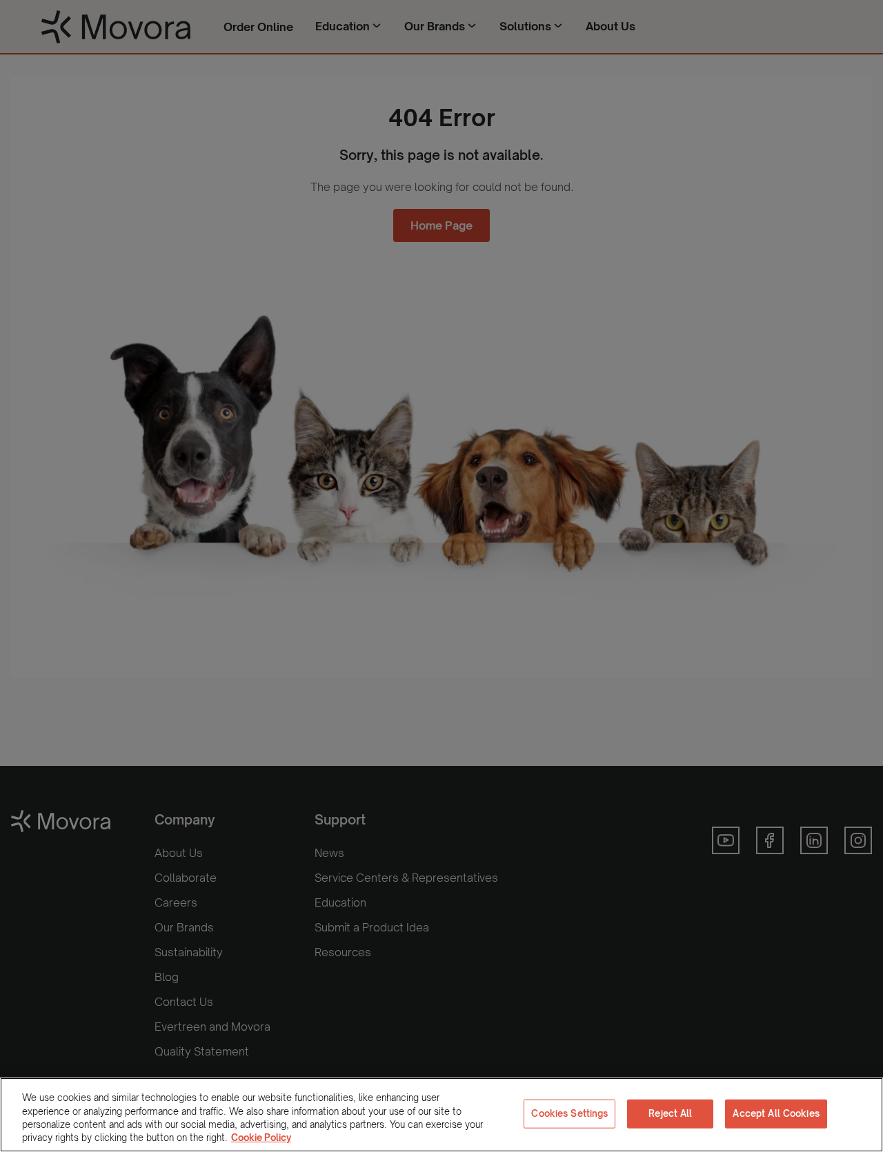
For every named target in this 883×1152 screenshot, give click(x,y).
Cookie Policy (261, 1137)
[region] (441, 1115)
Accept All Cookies (776, 1113)
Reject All (670, 1113)
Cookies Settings (569, 1113)
